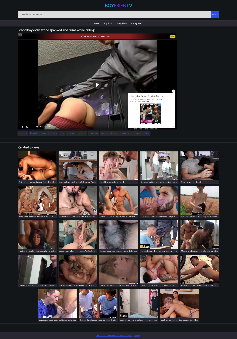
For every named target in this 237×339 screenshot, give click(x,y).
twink (146, 133)
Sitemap (137, 335)
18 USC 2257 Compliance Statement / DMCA (114, 335)
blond (44, 133)
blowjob (53, 133)
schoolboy (113, 133)
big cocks (34, 133)
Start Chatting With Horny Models (95, 36)
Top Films (108, 23)
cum (62, 133)
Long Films (122, 23)
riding (103, 133)
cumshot (71, 133)
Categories (136, 23)
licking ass (93, 133)
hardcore (82, 133)
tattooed (137, 133)
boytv (118, 5)
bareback (23, 133)
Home (96, 23)
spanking (125, 133)
